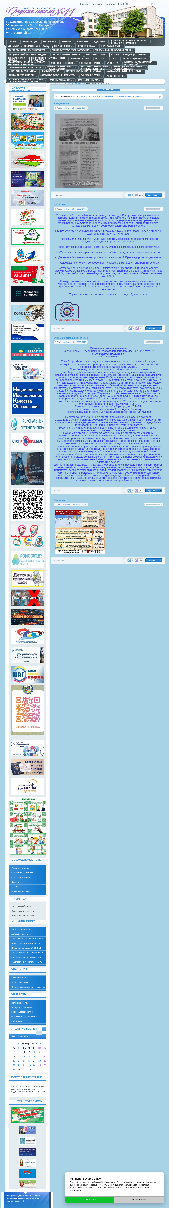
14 (19, 1061)
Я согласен (89, 1200)
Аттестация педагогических (24, 1016)
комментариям (124, 96)
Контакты (97, 4)
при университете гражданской (26, 957)
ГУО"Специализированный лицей (27, 952)
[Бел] (121, 4)
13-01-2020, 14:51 (79, 209)
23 (29, 1065)
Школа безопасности (21, 929)
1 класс (14, 887)
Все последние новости (22, 911)
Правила (110, 4)
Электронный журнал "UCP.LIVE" (26, 948)
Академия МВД (62, 103)
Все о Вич (15, 882)
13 (14, 1061)
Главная (84, 4)
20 (14, 1065)
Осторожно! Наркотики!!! (22, 873)
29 (24, 1069)
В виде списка (39, 1033)
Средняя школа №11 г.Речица (41, 12)
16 (29, 1061)
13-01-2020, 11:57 (79, 342)
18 (39, 1061)
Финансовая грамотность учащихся (28, 987)
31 (34, 1069)
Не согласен (139, 1200)
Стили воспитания (20, 868)
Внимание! (60, 204)
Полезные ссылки (19, 1003)
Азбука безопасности (21, 934)
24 (34, 1065)
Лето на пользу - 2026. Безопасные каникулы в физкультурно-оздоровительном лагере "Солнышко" (29, 1089)
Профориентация (19, 982)
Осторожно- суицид (20, 877)
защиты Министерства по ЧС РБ (26, 962)
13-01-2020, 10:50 (79, 504)
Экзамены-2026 (18, 978)
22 (24, 1065)
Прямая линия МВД (20, 891)
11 (39, 1056)
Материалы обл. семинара (23, 1007)
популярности (93, 96)
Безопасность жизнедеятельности (27, 939)
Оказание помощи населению (71, 338)
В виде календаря (45, 1029)
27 (14, 1069)
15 (24, 1061)
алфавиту (137, 96)
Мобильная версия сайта (23, 915)
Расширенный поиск (21, 906)
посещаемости (109, 96)
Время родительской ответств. (25, 943)
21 (19, 1065)
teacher (66, 108)
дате (83, 96)
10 (34, 1056)
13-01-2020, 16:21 (79, 108)
